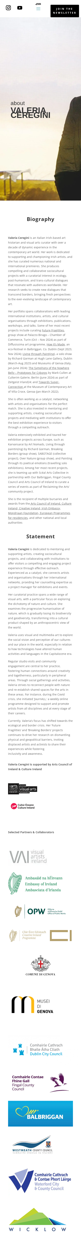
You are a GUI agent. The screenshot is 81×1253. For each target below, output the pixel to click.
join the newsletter (64, 10)
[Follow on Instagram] (8, 8)
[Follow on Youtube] (20, 8)
